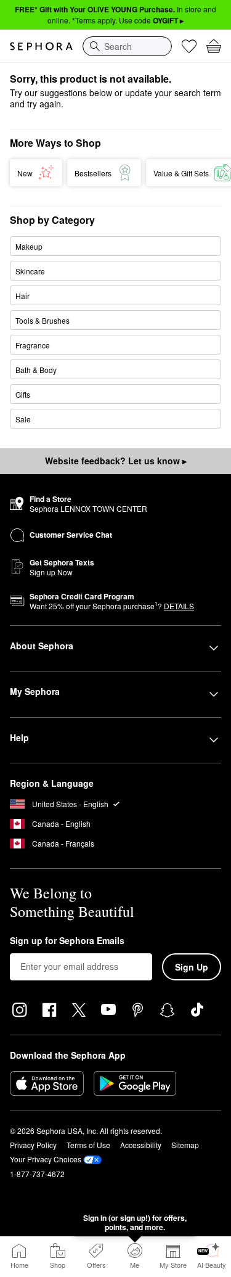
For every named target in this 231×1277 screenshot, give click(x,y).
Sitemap (185, 1144)
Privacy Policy (33, 1144)
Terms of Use (88, 1144)
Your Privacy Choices (45, 1159)
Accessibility (140, 1144)
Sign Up (191, 967)
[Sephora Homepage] (41, 46)
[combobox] (127, 46)
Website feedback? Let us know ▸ (116, 460)
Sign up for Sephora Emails (67, 940)
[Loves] (189, 46)
